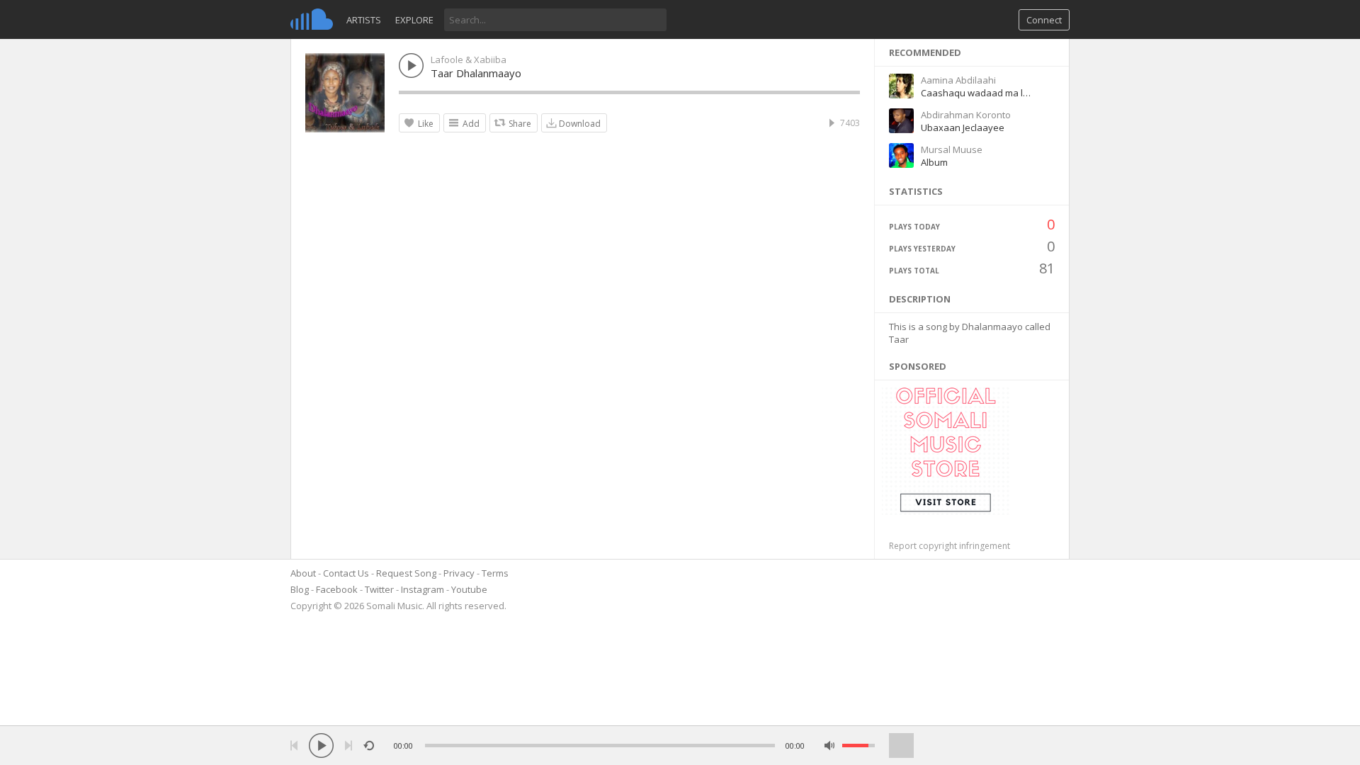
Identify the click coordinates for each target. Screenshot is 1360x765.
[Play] (321, 745)
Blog (299, 589)
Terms (495, 573)
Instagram (422, 589)
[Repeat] (368, 745)
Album (934, 162)
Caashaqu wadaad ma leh (977, 92)
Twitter (379, 589)
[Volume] (858, 745)
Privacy (459, 573)
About (303, 573)
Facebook (337, 589)
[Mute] (829, 745)
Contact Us (346, 573)
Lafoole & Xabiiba (468, 59)
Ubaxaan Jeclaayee (962, 127)
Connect (1044, 19)
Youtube (469, 589)
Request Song (406, 573)
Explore (414, 19)
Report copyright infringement (949, 546)
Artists (363, 19)
